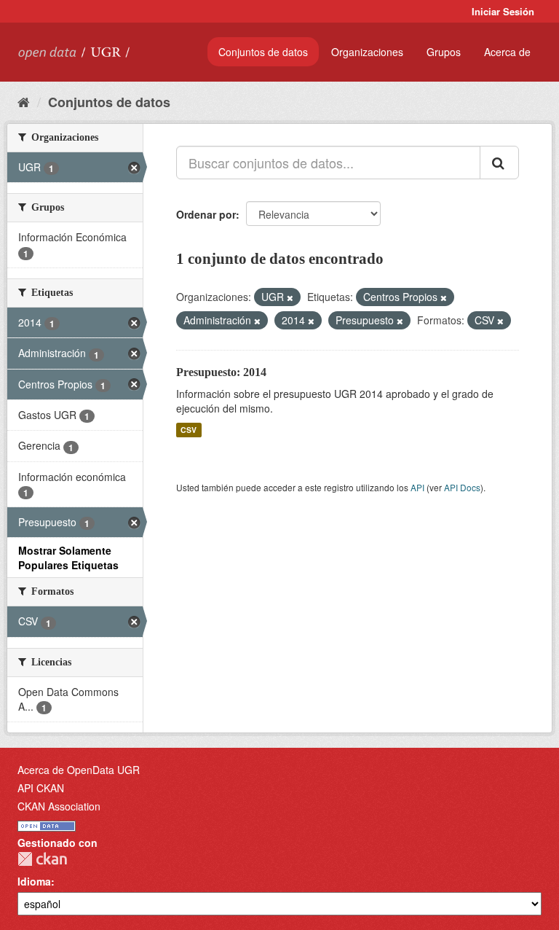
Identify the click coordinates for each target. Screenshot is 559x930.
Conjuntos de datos (263, 51)
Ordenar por (206, 214)
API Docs (462, 487)
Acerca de (507, 51)
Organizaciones (367, 51)
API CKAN (40, 788)
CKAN (42, 859)
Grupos (444, 51)
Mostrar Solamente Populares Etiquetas (68, 557)
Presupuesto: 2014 (221, 372)
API (417, 487)
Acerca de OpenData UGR (78, 769)
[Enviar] (499, 162)
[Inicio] (23, 101)
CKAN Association (58, 806)
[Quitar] (290, 297)
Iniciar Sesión (503, 11)
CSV (189, 429)
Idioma (34, 881)
